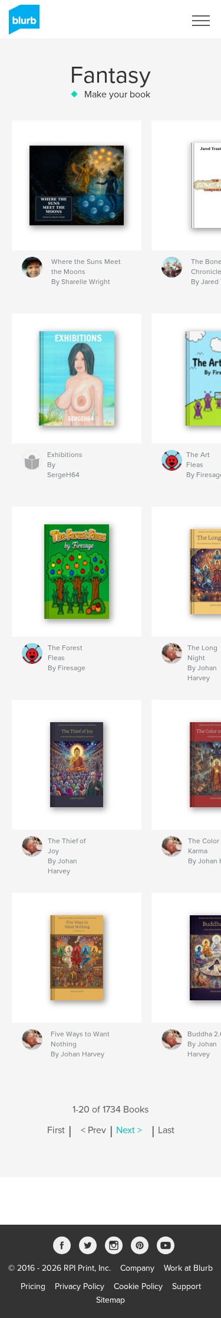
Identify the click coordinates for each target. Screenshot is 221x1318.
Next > (129, 1130)
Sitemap (110, 1300)
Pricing (33, 1286)
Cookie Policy (138, 1286)
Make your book (117, 94)
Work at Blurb (188, 1268)
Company (137, 1268)
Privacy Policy (79, 1286)
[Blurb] (22, 24)
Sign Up (155, 20)
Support (186, 1286)
